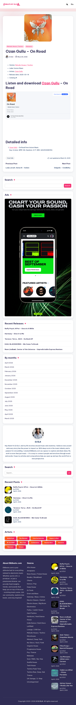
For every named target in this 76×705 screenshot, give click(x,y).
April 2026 (9, 363)
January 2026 (10, 376)
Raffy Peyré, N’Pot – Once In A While (19, 329)
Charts (29, 580)
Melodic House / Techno (15, 46)
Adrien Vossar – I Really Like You (66, 684)
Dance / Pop (32, 584)
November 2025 (11, 384)
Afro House (31, 567)
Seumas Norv (48, 542)
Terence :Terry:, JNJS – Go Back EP (19, 339)
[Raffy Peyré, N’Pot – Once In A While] (8, 490)
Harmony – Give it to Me (14, 334)
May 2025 (9, 410)
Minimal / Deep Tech (34, 639)
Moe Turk (23, 542)
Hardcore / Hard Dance (35, 616)
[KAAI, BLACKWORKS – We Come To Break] (8, 519)
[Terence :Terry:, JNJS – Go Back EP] (8, 509)
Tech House (31, 665)
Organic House (32, 646)
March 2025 (9, 418)
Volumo (21, 547)
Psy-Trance (31, 652)
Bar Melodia (23, 538)
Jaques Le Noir (54, 538)
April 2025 (9, 414)
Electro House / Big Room (36, 603)
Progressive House (34, 649)
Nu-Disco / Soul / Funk (35, 643)
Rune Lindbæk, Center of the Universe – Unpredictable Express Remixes (33, 349)
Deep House (31, 587)
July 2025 (8, 401)
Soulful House (32, 662)
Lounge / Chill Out (34, 630)
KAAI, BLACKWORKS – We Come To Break (21, 344)
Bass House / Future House (37, 574)
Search (9, 179)
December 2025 (11, 380)
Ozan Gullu (19, 71)
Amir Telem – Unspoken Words (66, 636)
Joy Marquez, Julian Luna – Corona (65, 659)
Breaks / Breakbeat (34, 577)
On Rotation (35, 542)
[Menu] (72, 4)
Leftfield (30, 626)
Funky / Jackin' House (35, 610)
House (29, 620)
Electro (36, 600)
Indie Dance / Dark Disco (36, 623)
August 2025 (10, 397)
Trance (29, 675)
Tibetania (10, 547)
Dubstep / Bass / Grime (36, 597)
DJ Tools (30, 590)
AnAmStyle (10, 538)
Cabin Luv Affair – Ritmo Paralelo (66, 672)
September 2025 (11, 393)
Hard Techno (32, 613)
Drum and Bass (32, 594)
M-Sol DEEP (11, 542)
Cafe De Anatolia (38, 538)
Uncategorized (32, 682)
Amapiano (31, 571)
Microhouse (31, 636)
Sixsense (61, 542)
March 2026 (9, 367)
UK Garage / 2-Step (34, 679)
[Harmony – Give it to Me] (8, 499)
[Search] (69, 473)
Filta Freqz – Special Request (66, 647)
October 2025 (10, 389)
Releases (29, 46)
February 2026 (10, 371)
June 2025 (9, 406)
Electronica (31, 607)
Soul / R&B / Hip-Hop (35, 659)
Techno (34, 669)
